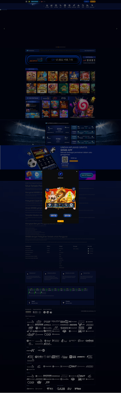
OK (60, 221)
